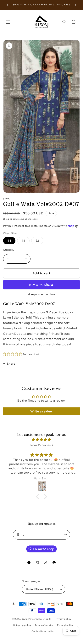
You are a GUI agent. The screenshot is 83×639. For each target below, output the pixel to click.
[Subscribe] (65, 534)
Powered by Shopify (40, 619)
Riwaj (24, 619)
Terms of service (44, 625)
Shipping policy (22, 625)
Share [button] (11, 363)
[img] (41, 440)
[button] (8, 21)
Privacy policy (63, 619)
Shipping (7, 219)
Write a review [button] (41, 411)
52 (39, 241)
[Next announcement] (75, 5)
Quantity (8, 249)
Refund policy (65, 625)
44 (9, 240)
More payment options (42, 294)
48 (25, 241)
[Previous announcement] (7, 5)
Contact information (43, 631)
